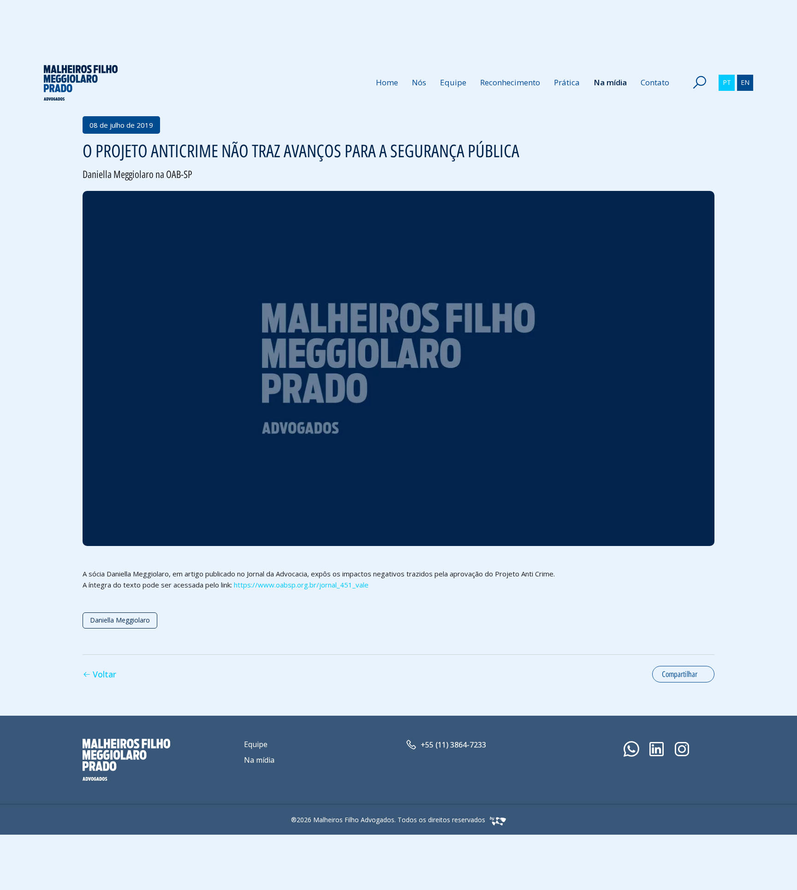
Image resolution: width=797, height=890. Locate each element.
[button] (699, 82)
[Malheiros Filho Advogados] (81, 83)
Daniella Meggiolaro (120, 620)
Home (387, 82)
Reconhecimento (510, 82)
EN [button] (745, 82)
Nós (419, 82)
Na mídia (610, 82)
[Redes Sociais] (631, 749)
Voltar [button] (104, 674)
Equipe (453, 82)
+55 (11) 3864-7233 (453, 745)
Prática (567, 82)
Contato (655, 82)
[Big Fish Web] (495, 819)
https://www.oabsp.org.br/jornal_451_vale (301, 584)
